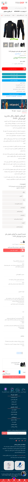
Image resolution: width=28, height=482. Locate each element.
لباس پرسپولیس (14, 397)
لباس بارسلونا (14, 404)
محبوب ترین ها (14, 394)
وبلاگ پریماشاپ (14, 427)
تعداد (24, 372)
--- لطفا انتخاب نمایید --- (18, 64)
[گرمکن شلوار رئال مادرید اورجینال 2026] (14, 29)
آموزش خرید (14, 410)
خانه (26, 15)
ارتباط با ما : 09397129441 (20, 11)
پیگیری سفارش (14, 414)
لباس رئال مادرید (7, 15)
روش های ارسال (14, 412)
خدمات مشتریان (14, 407)
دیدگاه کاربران (17, 54)
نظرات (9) (14, 111)
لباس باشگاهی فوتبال (20, 15)
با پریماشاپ (14, 417)
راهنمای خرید (13, 77)
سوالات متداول (13, 74)
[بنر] (14, 104)
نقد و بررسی (24, 111)
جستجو (4, 8)
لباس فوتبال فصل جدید (21, 455)
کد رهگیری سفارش (8, 11)
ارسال (4, 433)
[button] (4, 30)
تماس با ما (14, 422)
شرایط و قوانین (14, 424)
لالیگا (14, 15)
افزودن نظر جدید (14, 250)
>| (17, 353)
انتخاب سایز (22, 61)
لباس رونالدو (14, 402)
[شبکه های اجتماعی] (25, 440)
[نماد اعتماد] (19, 465)
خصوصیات (19, 111)
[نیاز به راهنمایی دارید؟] (23, 473)
